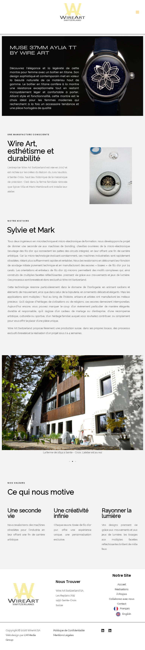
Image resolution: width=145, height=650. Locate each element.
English (126, 613)
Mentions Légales (63, 635)
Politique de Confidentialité (69, 630)
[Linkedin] (102, 630)
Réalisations (121, 589)
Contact (121, 603)
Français (125, 608)
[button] (6, 407)
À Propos (121, 593)
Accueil (121, 584)
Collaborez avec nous (121, 598)
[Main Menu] (137, 12)
